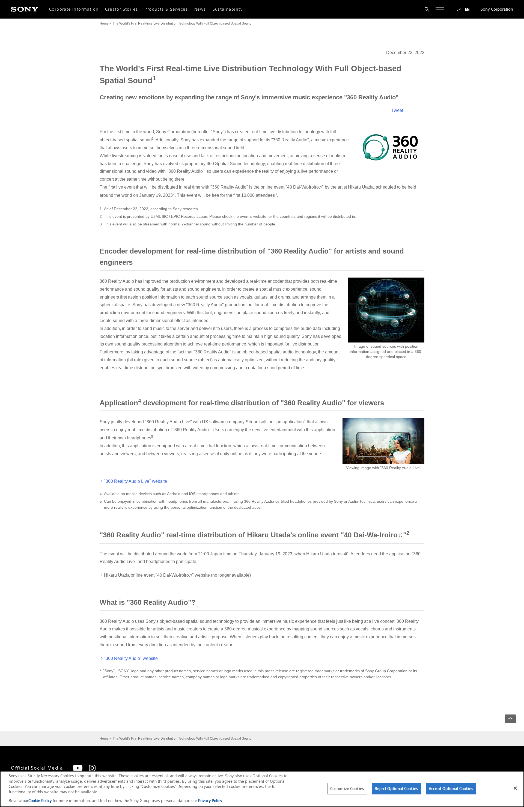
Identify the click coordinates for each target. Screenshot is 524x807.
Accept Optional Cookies (451, 788)
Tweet (397, 110)
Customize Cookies (347, 788)
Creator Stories (121, 9)
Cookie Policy (40, 800)
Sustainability (228, 9)
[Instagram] (92, 768)
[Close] (515, 788)
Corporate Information (74, 9)
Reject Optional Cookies (396, 788)
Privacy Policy (210, 800)
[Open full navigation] (440, 9)
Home (104, 23)
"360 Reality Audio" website (131, 658)
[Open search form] (426, 9)
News (200, 9)
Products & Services (166, 9)
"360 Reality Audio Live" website (135, 481)
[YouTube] (77, 768)
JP (459, 9)
